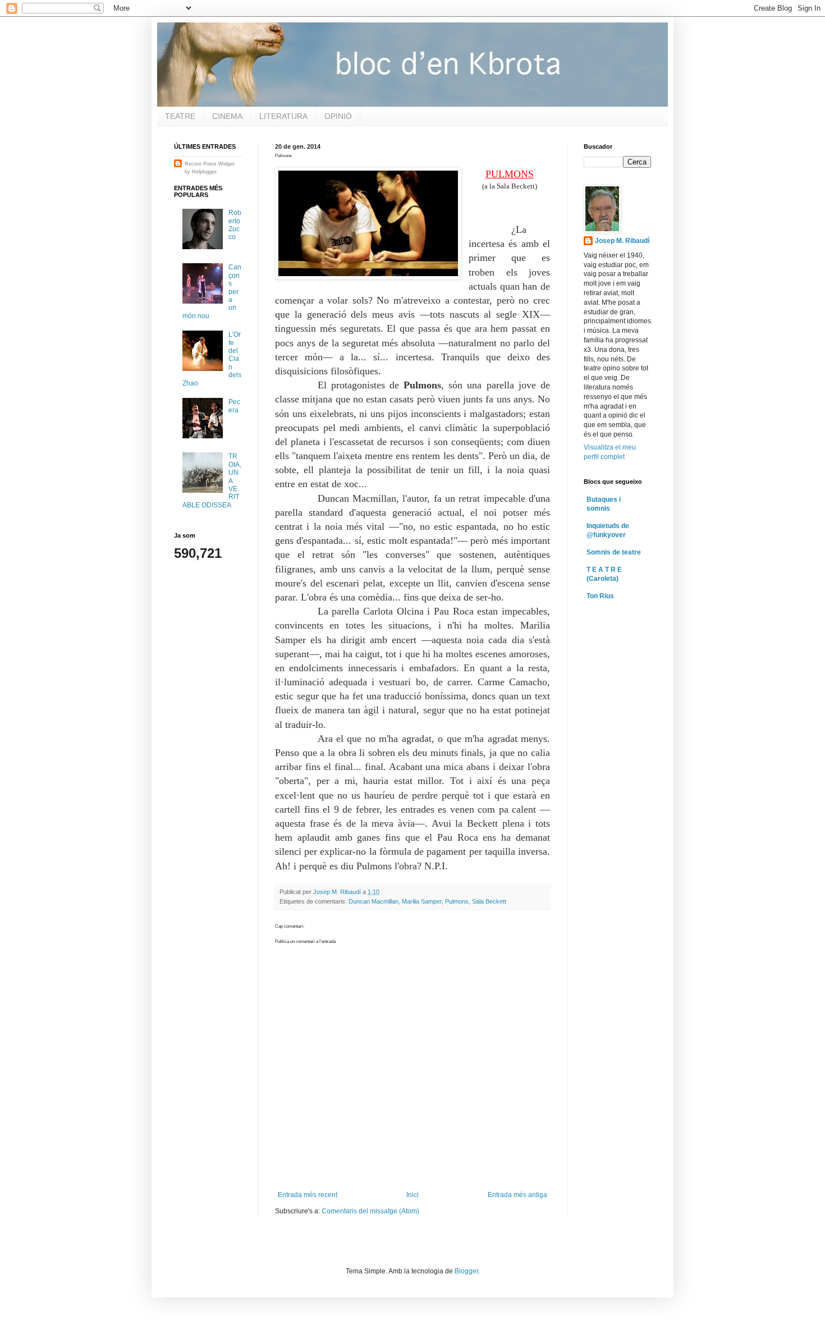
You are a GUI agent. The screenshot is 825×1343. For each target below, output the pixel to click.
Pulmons (457, 901)
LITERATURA (283, 116)
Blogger (466, 1271)
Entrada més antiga (517, 1195)
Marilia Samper (422, 901)
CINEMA (227, 116)
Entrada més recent (307, 1195)
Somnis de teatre (613, 552)
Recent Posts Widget (210, 164)
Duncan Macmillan (373, 901)
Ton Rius (600, 596)
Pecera (234, 406)
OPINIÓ (338, 116)
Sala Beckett (489, 901)
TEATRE (180, 116)
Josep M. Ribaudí (622, 241)
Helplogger (204, 172)
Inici (412, 1195)
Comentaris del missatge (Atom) (370, 1211)
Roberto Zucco (234, 225)
